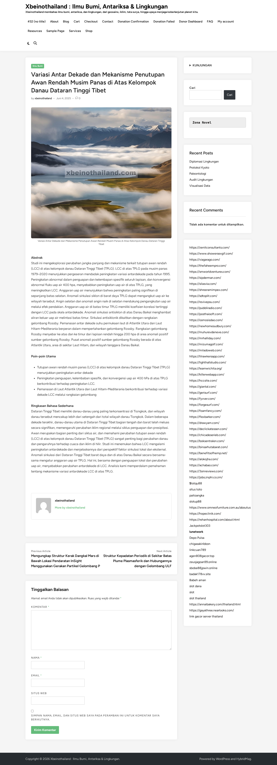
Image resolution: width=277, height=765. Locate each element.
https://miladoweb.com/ (205, 350)
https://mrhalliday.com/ (205, 338)
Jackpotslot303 (199, 525)
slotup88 (195, 501)
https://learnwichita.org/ (205, 368)
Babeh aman (197, 580)
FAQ (210, 21)
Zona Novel (202, 122)
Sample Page (55, 31)
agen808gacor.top (201, 556)
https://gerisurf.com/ (203, 392)
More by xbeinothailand (70, 507)
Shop (89, 31)
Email (36, 675)
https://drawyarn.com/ (204, 423)
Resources (35, 31)
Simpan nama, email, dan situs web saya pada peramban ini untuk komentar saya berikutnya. (95, 717)
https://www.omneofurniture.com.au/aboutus (220, 507)
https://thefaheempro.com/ (207, 265)
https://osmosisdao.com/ (206, 320)
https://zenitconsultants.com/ (209, 247)
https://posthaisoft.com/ (205, 314)
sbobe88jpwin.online (203, 568)
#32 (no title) (37, 21)
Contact (107, 21)
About (54, 21)
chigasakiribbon (199, 544)
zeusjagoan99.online (203, 562)
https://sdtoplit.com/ (203, 296)
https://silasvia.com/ (203, 284)
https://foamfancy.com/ (205, 411)
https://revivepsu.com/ (204, 302)
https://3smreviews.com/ (206, 471)
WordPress (223, 759)
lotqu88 (195, 483)
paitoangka (196, 495)
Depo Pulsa (196, 538)
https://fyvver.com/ (202, 398)
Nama (36, 657)
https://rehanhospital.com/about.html (214, 519)
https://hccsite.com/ (203, 380)
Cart (77, 21)
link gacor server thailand (206, 616)
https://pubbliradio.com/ (205, 308)
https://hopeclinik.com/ (205, 513)
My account (226, 21)
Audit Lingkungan (201, 179)
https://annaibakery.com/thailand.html (215, 604)
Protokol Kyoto (199, 167)
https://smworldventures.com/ (209, 271)
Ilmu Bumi (38, 66)
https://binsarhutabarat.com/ (208, 447)
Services (75, 31)
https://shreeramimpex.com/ (208, 290)
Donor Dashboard (190, 21)
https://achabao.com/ (203, 465)
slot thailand (197, 598)
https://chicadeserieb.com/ (207, 435)
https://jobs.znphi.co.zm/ (206, 477)
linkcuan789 (197, 550)
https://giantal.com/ (202, 386)
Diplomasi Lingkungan (204, 161)
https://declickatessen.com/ (208, 429)
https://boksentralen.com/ (206, 441)
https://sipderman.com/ (205, 278)
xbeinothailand (43, 98)
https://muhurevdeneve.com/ (209, 332)
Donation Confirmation (133, 21)
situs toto (195, 489)
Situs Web (39, 693)
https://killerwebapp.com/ (206, 374)
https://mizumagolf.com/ (206, 344)
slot (191, 592)
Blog (66, 21)
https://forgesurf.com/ (204, 405)
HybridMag (243, 759)
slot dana (195, 586)
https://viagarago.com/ (204, 259)
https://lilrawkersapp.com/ (207, 356)
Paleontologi (197, 173)
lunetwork (196, 531)
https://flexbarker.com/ (204, 417)
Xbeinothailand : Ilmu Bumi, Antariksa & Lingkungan (96, 6)
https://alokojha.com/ (203, 459)
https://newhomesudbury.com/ (210, 326)
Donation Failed (163, 21)
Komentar (40, 607)
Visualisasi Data (199, 185)
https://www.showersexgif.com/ (211, 253)
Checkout (91, 21)
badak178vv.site (200, 574)
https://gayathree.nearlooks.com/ (211, 610)
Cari (192, 88)
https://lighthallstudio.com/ (207, 362)
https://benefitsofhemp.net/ (208, 453)
